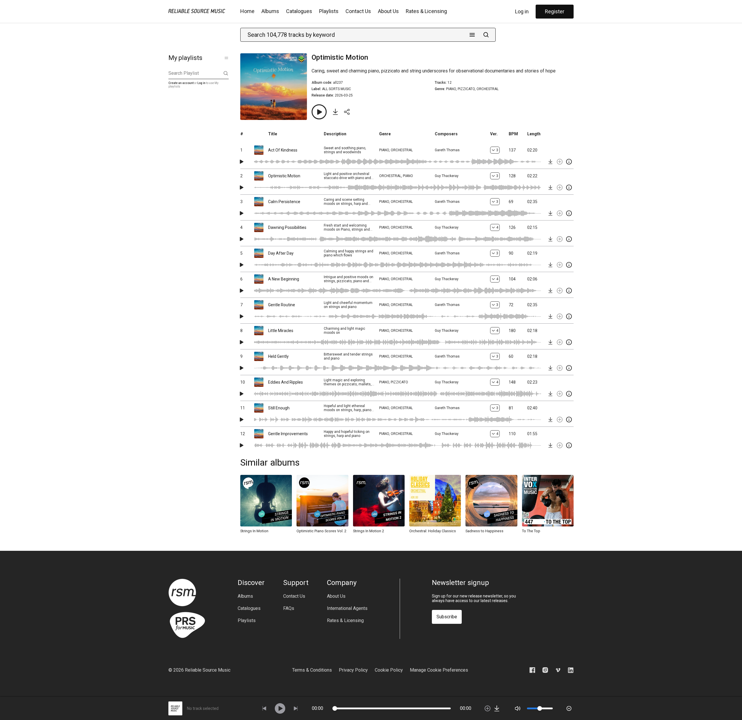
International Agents (347, 608)
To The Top (531, 531)
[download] (550, 161)
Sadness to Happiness (484, 531)
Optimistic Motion (284, 176)
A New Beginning (283, 279)
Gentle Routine (281, 304)
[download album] (335, 111)
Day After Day (281, 253)
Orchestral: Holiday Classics (432, 531)
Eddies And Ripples (285, 382)
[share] (347, 111)
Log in (522, 11)
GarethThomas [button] (447, 150)
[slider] (334, 708)
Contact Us (358, 11)
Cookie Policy (389, 670)
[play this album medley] (319, 112)
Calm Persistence (284, 201)
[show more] (226, 58)
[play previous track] (264, 708)
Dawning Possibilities (287, 227)
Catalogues (299, 11)
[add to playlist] (559, 161)
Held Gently (278, 356)
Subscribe (447, 616)
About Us (388, 11)
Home (247, 11)
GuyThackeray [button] (447, 176)
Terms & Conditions (312, 670)
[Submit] (486, 34)
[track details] (569, 161)
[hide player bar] (569, 708)
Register (554, 11)
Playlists (329, 11)
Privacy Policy (353, 670)
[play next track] (295, 708)
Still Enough (279, 408)
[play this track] (241, 161)
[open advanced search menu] (472, 34)
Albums (270, 11)
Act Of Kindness (282, 150)
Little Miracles (280, 330)
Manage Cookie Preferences (439, 670)
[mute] (517, 708)
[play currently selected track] (280, 708)
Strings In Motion (254, 531)
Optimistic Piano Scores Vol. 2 (321, 531)
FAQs (288, 608)
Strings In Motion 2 (368, 531)
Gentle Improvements (288, 433)
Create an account (181, 83)
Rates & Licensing (426, 11)
